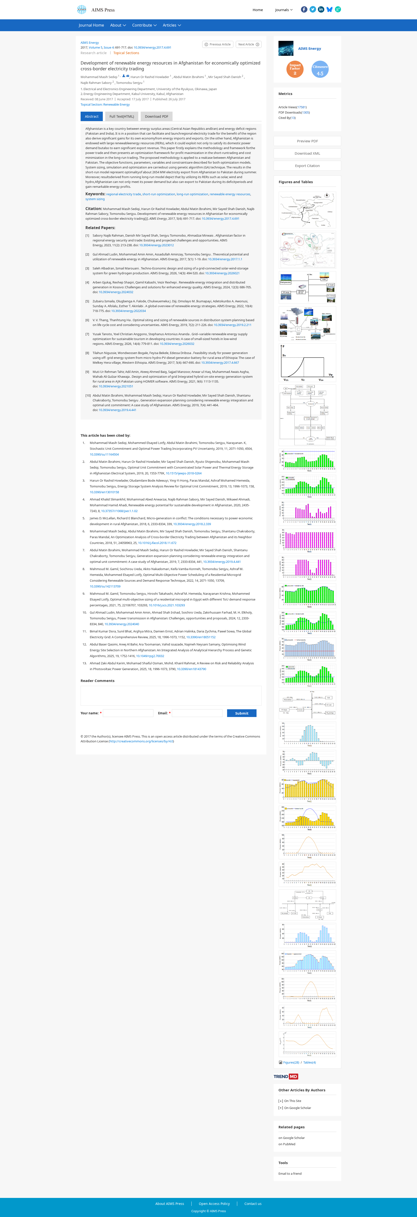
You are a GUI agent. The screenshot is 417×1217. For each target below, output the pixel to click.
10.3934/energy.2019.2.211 (232, 325)
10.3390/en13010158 (104, 492)
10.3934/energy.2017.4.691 (152, 47)
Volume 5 (95, 47)
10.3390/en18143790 (191, 669)
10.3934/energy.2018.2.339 (192, 524)
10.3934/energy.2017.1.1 (225, 259)
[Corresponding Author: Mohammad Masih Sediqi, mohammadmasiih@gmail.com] (123, 75)
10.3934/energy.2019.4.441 (117, 410)
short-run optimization (158, 194)
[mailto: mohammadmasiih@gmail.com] (127, 75)
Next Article (246, 44)
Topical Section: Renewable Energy (105, 104)
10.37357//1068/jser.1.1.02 (119, 511)
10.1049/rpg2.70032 (150, 656)
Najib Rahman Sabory (96, 82)
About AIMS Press (169, 1204)
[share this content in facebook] (304, 9)
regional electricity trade (123, 194)
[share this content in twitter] (312, 9)
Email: (164, 713)
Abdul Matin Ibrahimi (189, 77)
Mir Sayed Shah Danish (224, 77)
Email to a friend (290, 1173)
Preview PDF (307, 140)
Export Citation (307, 165)
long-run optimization (192, 194)
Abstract (91, 116)
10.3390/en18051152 (200, 637)
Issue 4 (109, 47)
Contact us (253, 1204)
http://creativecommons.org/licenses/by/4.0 (141, 741)
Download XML (307, 153)
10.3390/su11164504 (104, 454)
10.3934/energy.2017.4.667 (220, 362)
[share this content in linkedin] (321, 9)
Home (258, 9)
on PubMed (286, 1144)
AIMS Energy (90, 42)
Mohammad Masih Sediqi (99, 77)
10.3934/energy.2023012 (156, 245)
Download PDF (156, 116)
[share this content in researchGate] (338, 9)
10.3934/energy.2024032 (116, 292)
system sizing (95, 199)
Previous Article (220, 44)
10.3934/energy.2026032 (177, 343)
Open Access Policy (214, 1204)
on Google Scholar (291, 1138)
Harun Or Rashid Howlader (150, 77)
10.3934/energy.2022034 (128, 311)
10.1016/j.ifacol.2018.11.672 (157, 543)
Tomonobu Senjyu (129, 82)
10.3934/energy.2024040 (121, 624)
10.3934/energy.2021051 (116, 386)
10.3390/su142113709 (105, 586)
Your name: (91, 713)
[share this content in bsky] (329, 9)
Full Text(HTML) (122, 116)
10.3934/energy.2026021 (222, 273)
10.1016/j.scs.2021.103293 (167, 605)
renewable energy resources (230, 194)
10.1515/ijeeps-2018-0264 (184, 473)
